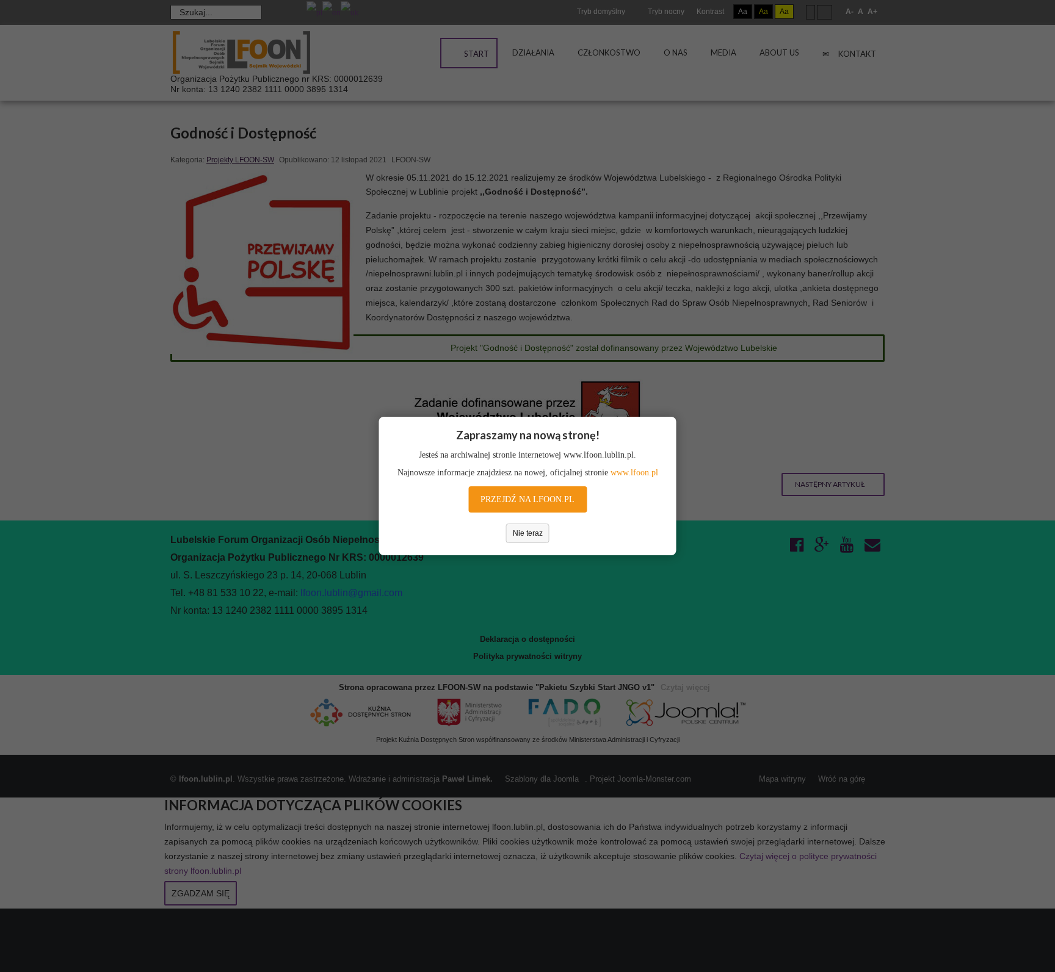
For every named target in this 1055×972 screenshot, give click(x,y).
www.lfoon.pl (634, 472)
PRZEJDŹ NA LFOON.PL (527, 499)
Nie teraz (528, 533)
